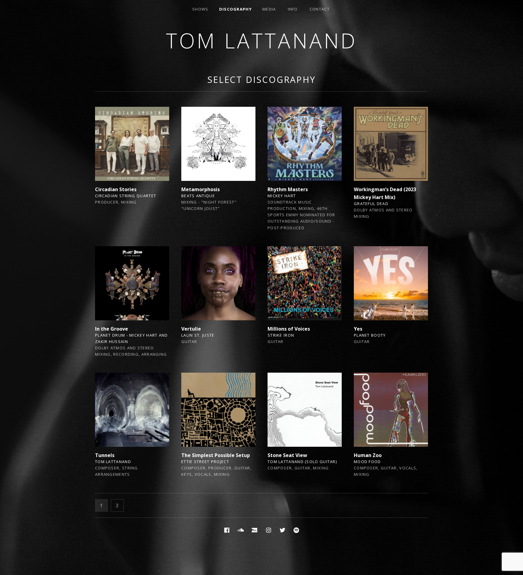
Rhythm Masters (288, 189)
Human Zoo (368, 455)
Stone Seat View (287, 455)
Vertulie (191, 328)
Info (293, 9)
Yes (358, 328)
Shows (200, 9)
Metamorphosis (200, 189)
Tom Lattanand (261, 40)
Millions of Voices (289, 328)
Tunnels (104, 455)
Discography (235, 9)
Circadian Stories (116, 189)
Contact (320, 9)
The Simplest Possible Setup (215, 455)
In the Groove (111, 328)
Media (269, 9)
